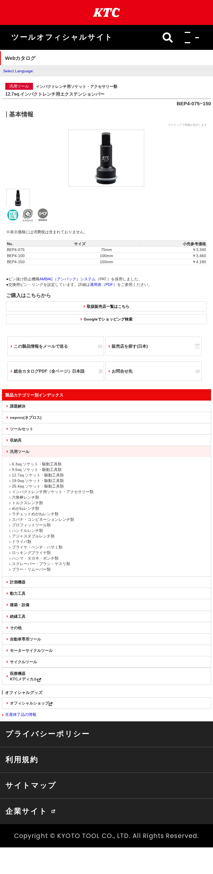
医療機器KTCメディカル (23, 676)
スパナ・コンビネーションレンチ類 (43, 519)
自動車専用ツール (25, 639)
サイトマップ (31, 785)
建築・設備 (19, 605)
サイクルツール (23, 662)
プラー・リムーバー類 (31, 569)
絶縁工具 (18, 616)
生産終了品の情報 (20, 714)
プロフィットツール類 (31, 525)
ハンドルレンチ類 (27, 530)
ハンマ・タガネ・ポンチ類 (35, 558)
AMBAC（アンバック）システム (67, 279)
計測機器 (18, 582)
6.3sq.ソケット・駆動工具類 (37, 464)
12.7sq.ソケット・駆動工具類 (38, 475)
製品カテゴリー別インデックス (34, 395)
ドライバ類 (21, 541)
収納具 (16, 440)
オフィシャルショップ (29, 703)
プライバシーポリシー (48, 734)
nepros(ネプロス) (26, 417)
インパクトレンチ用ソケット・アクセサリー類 (52, 491)
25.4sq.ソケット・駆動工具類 (38, 486)
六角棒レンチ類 (25, 497)
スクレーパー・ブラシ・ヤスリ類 (41, 564)
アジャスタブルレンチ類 (33, 536)
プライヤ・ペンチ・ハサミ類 (37, 547)
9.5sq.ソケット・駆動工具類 (37, 469)
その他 (16, 628)
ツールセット (21, 429)
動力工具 (18, 593)
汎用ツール (19, 451)
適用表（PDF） (103, 284)
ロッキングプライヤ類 (31, 552)
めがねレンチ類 (25, 508)
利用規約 (22, 759)
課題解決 (18, 406)
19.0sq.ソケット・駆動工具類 (38, 480)
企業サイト (26, 811)
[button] (190, 37)
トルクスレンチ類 (27, 503)
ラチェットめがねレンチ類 (35, 514)
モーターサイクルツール (31, 650)
